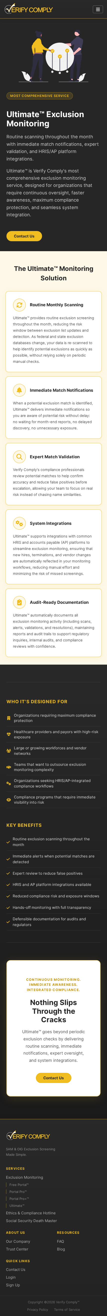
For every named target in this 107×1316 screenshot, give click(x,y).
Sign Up (13, 1285)
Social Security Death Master (31, 1220)
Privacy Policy (37, 1310)
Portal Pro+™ (19, 1199)
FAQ (60, 1241)
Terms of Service (67, 1310)
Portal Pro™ (18, 1192)
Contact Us (24, 236)
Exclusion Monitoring (24, 1177)
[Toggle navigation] (98, 9)
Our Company (18, 1241)
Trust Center (17, 1249)
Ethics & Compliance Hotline (31, 1213)
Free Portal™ (19, 1185)
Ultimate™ (16, 1206)
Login (11, 1277)
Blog (61, 1249)
